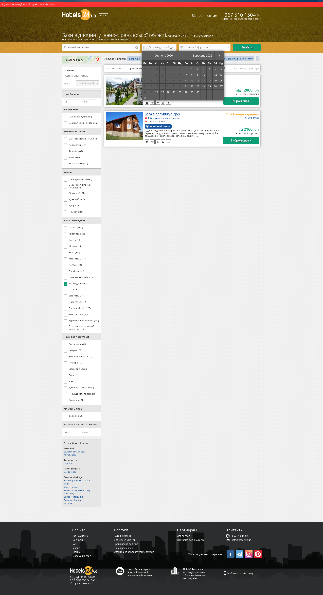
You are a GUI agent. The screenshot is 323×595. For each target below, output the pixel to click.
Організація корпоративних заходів (134, 551)
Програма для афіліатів (190, 539)
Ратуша (68, 503)
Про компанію (80, 535)
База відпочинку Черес (163, 114)
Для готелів (183, 535)
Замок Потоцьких (73, 496)
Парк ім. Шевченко (74, 500)
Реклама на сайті (81, 555)
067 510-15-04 (240, 535)
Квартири (134, 58)
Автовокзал (70, 454)
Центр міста (70, 471)
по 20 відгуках (252, 118)
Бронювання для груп (126, 544)
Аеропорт (69, 463)
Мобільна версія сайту (240, 573)
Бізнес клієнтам (204, 15)
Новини (76, 551)
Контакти (77, 539)
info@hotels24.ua (241, 539)
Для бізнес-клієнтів (125, 539)
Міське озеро (71, 486)
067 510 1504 (240, 14)
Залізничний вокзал (74, 451)
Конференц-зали (123, 548)
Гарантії (76, 548)
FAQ (74, 544)
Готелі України (122, 535)
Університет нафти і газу (238, 58)
